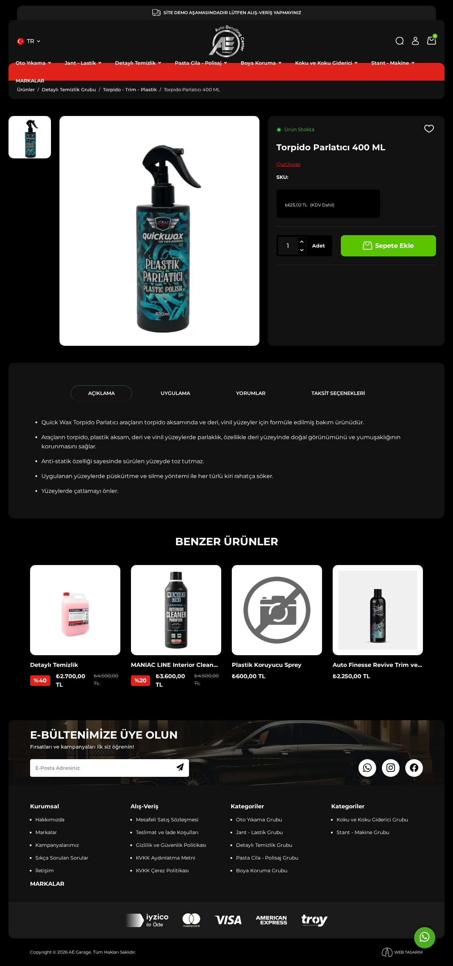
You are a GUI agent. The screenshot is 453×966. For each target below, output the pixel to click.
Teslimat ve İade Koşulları (167, 832)
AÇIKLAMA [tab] (101, 393)
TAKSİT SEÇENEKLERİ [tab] (338, 393)
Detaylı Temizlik (135, 63)
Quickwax (288, 164)
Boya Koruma (258, 63)
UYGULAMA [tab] (175, 393)
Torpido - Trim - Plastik (130, 89)
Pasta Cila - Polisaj (198, 63)
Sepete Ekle (394, 246)
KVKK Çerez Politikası (162, 870)
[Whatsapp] (367, 768)
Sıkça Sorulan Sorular (61, 858)
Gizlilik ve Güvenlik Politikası (171, 845)
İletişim (44, 870)
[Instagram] (391, 768)
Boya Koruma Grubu (261, 870)
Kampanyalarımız (57, 845)
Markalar (46, 832)
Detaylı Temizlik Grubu (69, 89)
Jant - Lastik (80, 63)
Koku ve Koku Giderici (323, 63)
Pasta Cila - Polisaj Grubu (267, 858)
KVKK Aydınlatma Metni (165, 858)
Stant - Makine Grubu (363, 832)
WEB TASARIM (408, 952)
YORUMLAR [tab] (250, 393)
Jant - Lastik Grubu (259, 832)
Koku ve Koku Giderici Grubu (372, 819)
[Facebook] (414, 768)
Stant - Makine (390, 63)
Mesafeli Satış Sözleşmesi (167, 819)
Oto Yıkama (31, 63)
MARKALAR (30, 80)
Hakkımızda (49, 819)
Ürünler (26, 89)
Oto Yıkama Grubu (259, 819)
